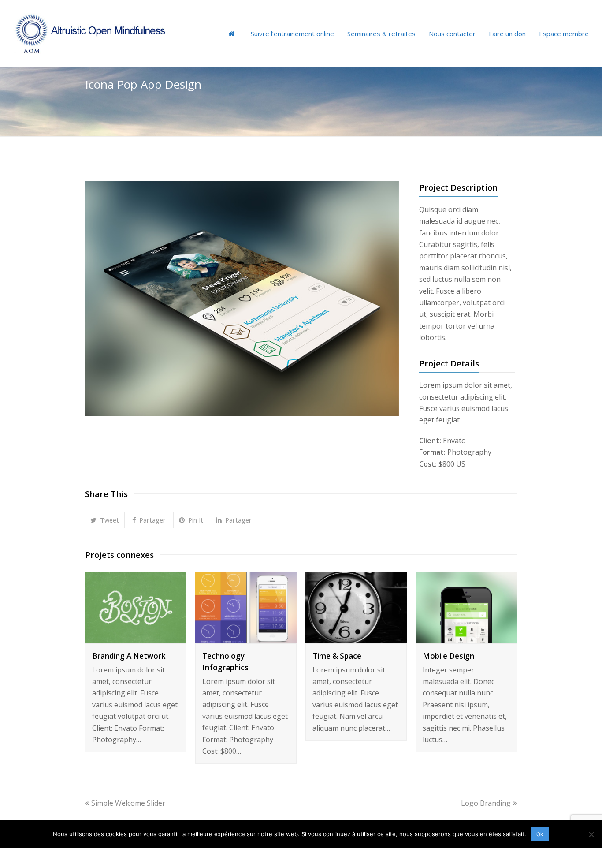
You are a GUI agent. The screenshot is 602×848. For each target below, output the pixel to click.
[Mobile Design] (466, 637)
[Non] (591, 834)
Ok (539, 834)
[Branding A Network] (135, 637)
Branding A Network (129, 656)
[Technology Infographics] (246, 637)
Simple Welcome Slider (128, 803)
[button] (105, 520)
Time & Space (336, 656)
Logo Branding (486, 803)
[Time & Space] (356, 637)
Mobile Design (448, 656)
